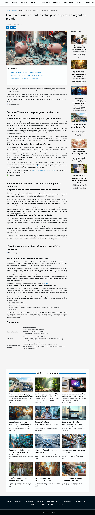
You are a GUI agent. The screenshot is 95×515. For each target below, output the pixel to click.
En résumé (13, 82)
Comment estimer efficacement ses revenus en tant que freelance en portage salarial (47, 425)
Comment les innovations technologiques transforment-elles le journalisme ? (79, 100)
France (33, 3)
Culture (14, 3)
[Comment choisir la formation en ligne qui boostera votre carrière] (74, 384)
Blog (6, 3)
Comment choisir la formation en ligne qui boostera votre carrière (73, 396)
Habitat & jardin (44, 3)
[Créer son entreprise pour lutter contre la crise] (47, 468)
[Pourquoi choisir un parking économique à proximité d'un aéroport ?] (79, 117)
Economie (24, 3)
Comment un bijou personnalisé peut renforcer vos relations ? (79, 152)
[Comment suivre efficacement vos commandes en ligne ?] (79, 39)
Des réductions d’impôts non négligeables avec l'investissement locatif (20, 480)
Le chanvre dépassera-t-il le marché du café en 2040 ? (46, 395)
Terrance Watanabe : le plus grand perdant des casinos (26, 72)
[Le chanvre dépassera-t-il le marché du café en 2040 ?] (47, 384)
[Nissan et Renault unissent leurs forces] (47, 440)
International (69, 3)
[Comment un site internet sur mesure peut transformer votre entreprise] (74, 412)
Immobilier (56, 3)
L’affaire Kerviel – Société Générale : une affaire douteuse (26, 78)
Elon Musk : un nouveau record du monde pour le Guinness (27, 75)
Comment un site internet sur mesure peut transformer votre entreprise (73, 424)
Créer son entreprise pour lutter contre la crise (45, 479)
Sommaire (14, 69)
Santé (79, 3)
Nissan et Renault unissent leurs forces (46, 451)
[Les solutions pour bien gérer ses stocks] (74, 440)
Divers (60, 504)
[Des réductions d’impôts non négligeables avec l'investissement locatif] (21, 468)
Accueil (8, 10)
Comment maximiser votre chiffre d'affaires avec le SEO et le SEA (20, 452)
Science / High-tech (47, 504)
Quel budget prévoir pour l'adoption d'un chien (72, 479)
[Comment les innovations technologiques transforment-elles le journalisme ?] (79, 90)
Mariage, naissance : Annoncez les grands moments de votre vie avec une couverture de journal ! (79, 178)
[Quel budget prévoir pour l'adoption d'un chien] (74, 468)
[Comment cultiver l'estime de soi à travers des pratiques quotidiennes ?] (79, 64)
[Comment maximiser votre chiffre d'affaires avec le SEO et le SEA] (21, 440)
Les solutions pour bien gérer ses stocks (73, 451)
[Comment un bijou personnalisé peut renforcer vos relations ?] (79, 143)
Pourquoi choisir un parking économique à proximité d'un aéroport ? (79, 126)
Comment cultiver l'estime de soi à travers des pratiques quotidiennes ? (79, 73)
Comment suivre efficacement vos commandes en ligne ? (79, 47)
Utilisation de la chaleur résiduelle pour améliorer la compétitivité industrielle (20, 424)
